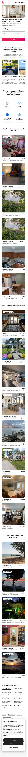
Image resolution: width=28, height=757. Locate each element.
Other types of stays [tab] (6, 688)
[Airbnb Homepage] (3, 2)
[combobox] (13, 30)
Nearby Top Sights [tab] (18, 688)
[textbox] (7, 35)
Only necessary (13, 744)
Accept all (13, 740)
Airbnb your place (19, 2)
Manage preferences (13, 747)
